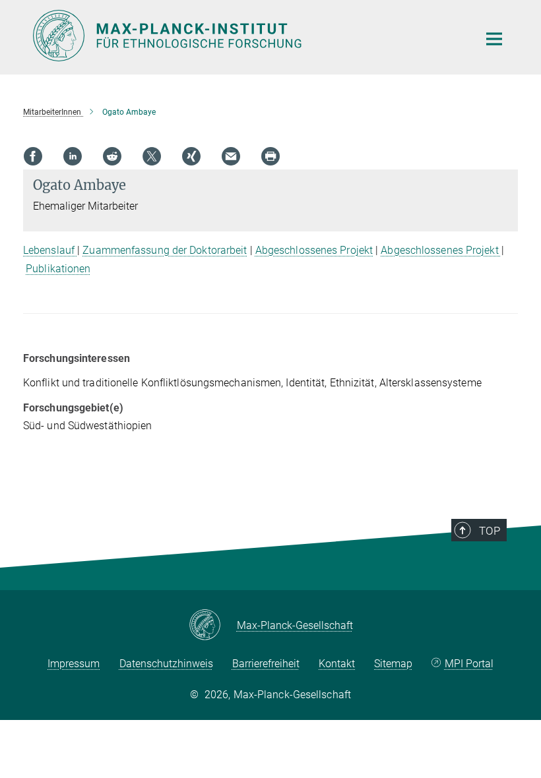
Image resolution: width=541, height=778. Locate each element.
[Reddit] (112, 156)
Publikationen (58, 268)
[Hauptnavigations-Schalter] (494, 39)
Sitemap (393, 663)
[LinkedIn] (72, 156)
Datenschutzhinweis (166, 663)
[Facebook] (33, 156)
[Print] (270, 156)
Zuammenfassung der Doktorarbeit (164, 250)
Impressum (74, 663)
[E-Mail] (231, 156)
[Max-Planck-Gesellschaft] (213, 626)
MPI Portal (469, 663)
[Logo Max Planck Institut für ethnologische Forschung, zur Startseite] (247, 35)
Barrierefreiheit (266, 663)
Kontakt (337, 663)
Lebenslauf (50, 250)
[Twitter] (152, 156)
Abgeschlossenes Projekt (314, 250)
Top (489, 530)
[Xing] (191, 156)
